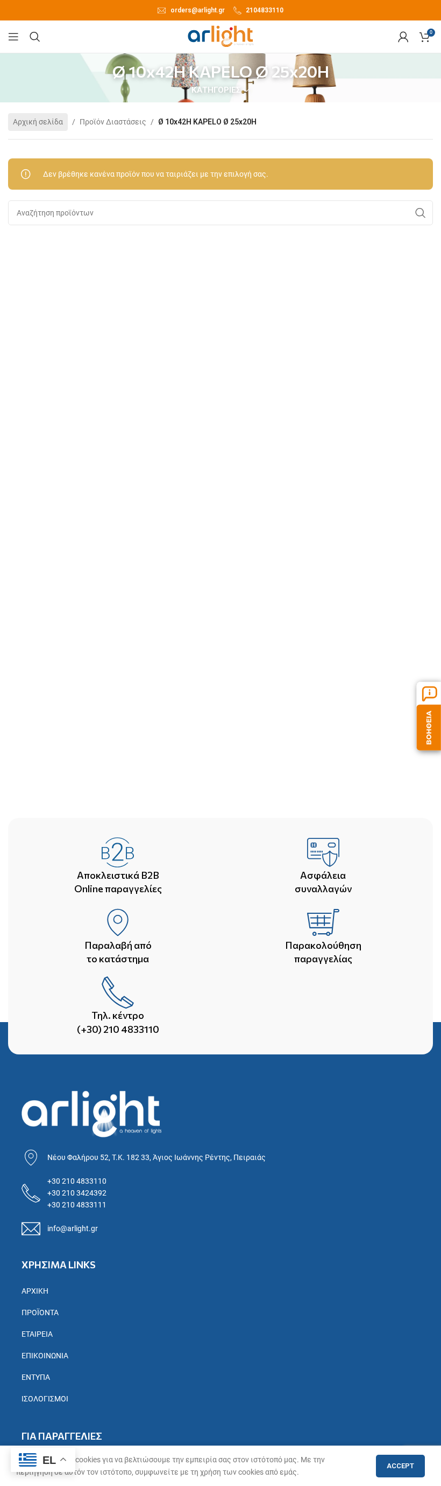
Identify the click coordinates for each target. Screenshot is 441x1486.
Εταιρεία (37, 1334)
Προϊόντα (40, 1312)
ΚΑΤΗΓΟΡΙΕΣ (216, 90)
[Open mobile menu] (13, 36)
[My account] (403, 36)
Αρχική (35, 1291)
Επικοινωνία (45, 1355)
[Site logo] (221, 36)
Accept (400, 1466)
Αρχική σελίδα (38, 121)
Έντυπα (36, 1377)
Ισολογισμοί (45, 1398)
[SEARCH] (420, 212)
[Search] (35, 36)
